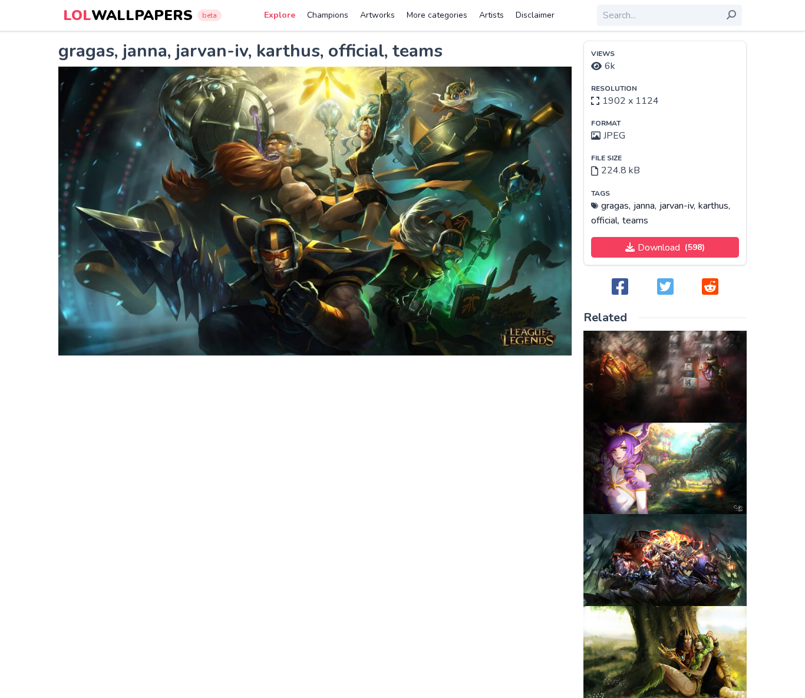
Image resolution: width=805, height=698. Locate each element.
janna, (645, 205)
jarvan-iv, (677, 205)
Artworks (377, 15)
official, (605, 220)
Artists (491, 15)
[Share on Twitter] (665, 287)
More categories (437, 15)
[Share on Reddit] (710, 287)
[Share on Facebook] (620, 287)
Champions (327, 15)
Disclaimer (535, 15)
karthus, (714, 205)
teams (635, 220)
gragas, (616, 205)
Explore (279, 15)
